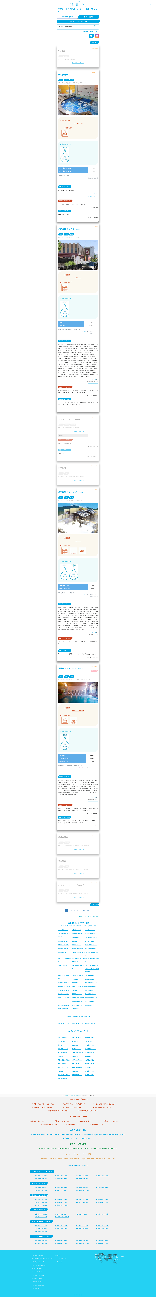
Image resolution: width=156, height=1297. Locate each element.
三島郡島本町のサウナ (78, 1067)
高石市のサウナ (62, 1078)
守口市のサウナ (62, 1041)
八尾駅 (71, 676)
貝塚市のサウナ (89, 1052)
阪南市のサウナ (89, 1075)
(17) (90, 1023)
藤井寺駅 (73, 424)
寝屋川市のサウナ (63, 1049)
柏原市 (66, 56)
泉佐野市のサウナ (90, 1049)
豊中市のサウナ (76, 1037)
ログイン (152, 4)
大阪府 (61, 56)
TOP (63, 1095)
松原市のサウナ (76, 1049)
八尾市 (66, 234)
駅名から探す (88, 17)
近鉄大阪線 (78, 1095)
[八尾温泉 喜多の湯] (78, 268)
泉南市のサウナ (62, 1063)
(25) (78, 1023)
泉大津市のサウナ (77, 1075)
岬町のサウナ (62, 1071)
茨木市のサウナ (62, 1052)
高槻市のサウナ (62, 1045)
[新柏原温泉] (78, 114)
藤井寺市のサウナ (63, 1067)
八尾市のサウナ (62, 1037)
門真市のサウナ (89, 1037)
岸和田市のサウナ (77, 1060)
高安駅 (71, 497)
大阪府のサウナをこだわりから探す (78, 21)
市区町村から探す (67, 17)
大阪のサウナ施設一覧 (70, 1095)
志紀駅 (71, 234)
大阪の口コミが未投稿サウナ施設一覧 (91, 31)
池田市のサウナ (89, 1041)
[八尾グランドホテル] (78, 701)
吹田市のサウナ (76, 1045)
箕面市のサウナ (76, 1063)
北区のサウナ (62, 1056)
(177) (64, 1023)
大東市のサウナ (89, 1045)
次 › (84, 910)
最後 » (88, 910)
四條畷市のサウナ (90, 1056)
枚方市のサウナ (76, 1041)
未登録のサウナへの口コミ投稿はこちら (89, 916)
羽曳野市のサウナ (90, 1063)
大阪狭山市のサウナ (77, 1052)
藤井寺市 (67, 424)
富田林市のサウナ (90, 1067)
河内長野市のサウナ (64, 1075)
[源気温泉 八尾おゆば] (78, 531)
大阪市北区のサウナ (64, 1060)
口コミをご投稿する (78, 63)
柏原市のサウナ (89, 1060)
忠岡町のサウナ (76, 1071)
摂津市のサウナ (89, 1071)
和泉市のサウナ (76, 1056)
